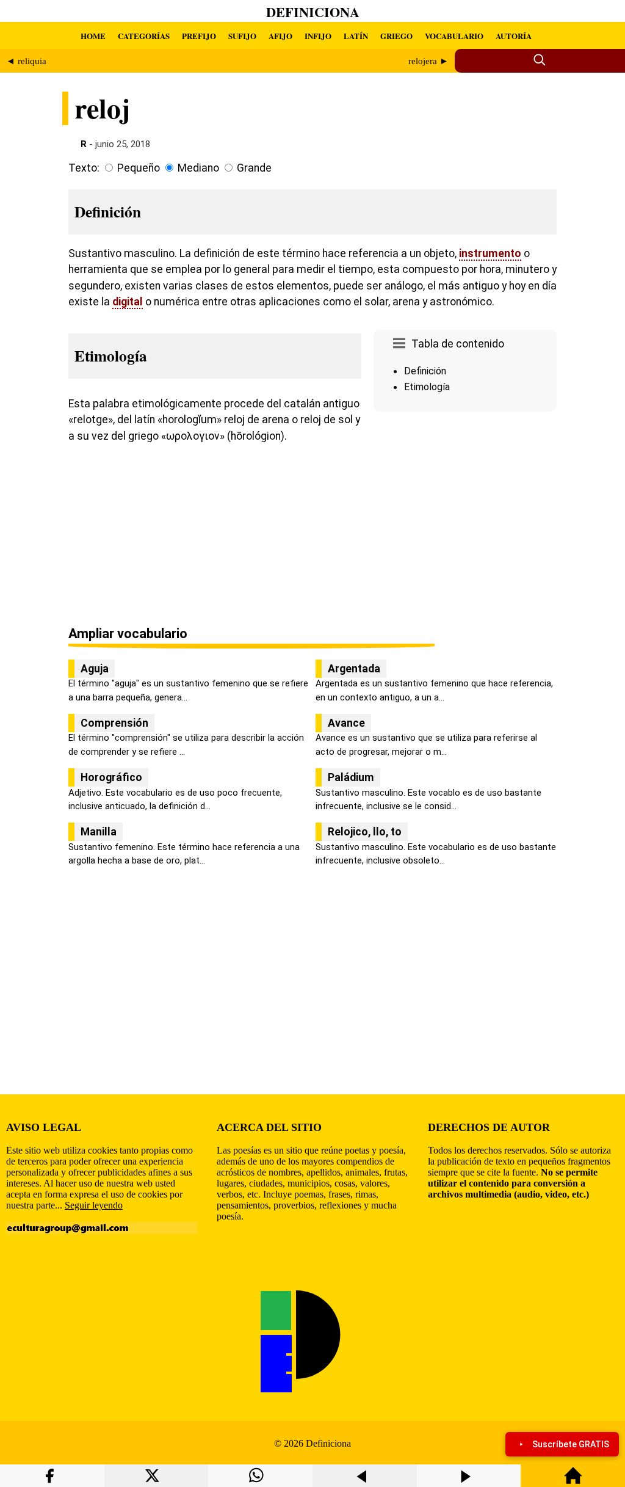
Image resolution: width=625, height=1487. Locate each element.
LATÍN (356, 36)
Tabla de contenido (457, 344)
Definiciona (312, 12)
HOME (93, 36)
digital (127, 302)
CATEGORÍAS (144, 36)
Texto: (83, 168)
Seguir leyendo (94, 1205)
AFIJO (280, 36)
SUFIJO (242, 36)
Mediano (198, 168)
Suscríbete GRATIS (570, 1444)
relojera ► (428, 61)
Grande (254, 168)
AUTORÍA (514, 36)
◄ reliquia (26, 61)
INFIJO (318, 36)
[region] (465, 519)
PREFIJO (199, 36)
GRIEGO (396, 36)
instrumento (490, 253)
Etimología (427, 387)
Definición (425, 371)
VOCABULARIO (454, 36)
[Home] (573, 1481)
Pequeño (138, 168)
